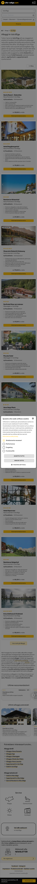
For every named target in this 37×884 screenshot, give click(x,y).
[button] (18, 465)
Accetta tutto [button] (19, 456)
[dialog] (18, 442)
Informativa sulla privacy (10, 436)
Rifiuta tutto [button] (19, 460)
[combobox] (33, 418)
